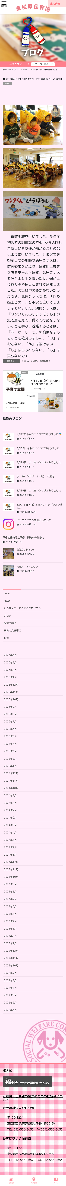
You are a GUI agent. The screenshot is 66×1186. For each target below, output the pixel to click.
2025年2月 (10, 758)
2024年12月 (11, 773)
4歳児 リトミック (27, 566)
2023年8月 (10, 891)
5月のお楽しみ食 (15, 403)
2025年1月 (10, 766)
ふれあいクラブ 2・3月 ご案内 (35, 476)
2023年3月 (10, 928)
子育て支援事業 (12, 630)
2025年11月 (11, 692)
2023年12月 (11, 862)
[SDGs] (50, 402)
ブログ (34, 360)
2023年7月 (10, 899)
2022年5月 (10, 1002)
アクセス (33, 1183)
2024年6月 (10, 817)
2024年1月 (10, 854)
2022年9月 (10, 973)
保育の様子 (45, 360)
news (7, 593)
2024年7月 (10, 810)
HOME (11, 1183)
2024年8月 (10, 802)
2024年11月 (11, 780)
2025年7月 (10, 721)
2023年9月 (10, 884)
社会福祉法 (10, 1108)
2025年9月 (10, 706)
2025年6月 (10, 729)
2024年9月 (10, 795)
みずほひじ (10, 1138)
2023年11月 (11, 869)
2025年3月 (10, 751)
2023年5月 (10, 913)
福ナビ (7, 1070)
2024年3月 (10, 840)
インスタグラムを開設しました (34, 520)
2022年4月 (10, 1010)
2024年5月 (10, 825)
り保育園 (24, 1138)
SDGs (7, 83)
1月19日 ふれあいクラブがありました (39, 490)
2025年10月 (11, 699)
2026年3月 (10, 662)
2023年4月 (10, 921)
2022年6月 (10, 995)
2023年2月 (10, 936)
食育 (6, 638)
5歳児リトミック (26, 549)
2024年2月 (10, 847)
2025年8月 (10, 714)
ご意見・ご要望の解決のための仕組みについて (33, 1098)
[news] (15, 379)
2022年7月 (10, 987)
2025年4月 (10, 743)
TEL (56, 1183)
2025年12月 (11, 684)
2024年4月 (10, 832)
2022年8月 (10, 980)
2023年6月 (10, 906)
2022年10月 (11, 965)
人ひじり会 (26, 1108)
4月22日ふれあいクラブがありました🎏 (39, 434)
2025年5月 (10, 736)
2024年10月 (11, 788)
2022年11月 (11, 958)
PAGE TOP (60, 1170)
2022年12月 (11, 950)
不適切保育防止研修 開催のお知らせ (24, 537)
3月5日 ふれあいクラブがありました (38, 448)
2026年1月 (10, 677)
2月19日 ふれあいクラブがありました (39, 462)
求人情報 (55, 3)
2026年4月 (10, 655)
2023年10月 (11, 876)
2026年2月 (10, 670)
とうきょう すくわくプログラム (22, 608)
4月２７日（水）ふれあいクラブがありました (45, 382)
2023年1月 (10, 943)
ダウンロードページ (42, 64)
